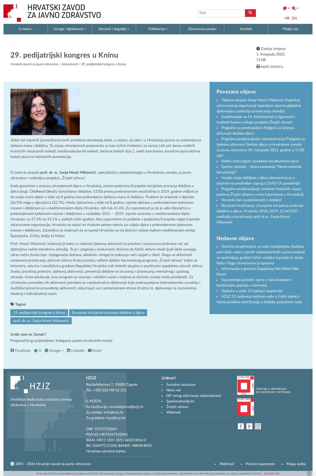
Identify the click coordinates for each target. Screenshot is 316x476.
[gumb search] (250, 13)
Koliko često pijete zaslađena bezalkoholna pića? (260, 161)
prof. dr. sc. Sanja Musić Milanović (41, 321)
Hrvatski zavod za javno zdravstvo (34, 64)
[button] (286, 8)
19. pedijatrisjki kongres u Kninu (39, 313)
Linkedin (77, 350)
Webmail (227, 464)
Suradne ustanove (180, 384)
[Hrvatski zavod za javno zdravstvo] (52, 13)
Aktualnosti (70, 64)
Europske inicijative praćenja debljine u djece (108, 313)
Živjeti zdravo (177, 407)
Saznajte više (271, 473)
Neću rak (173, 390)
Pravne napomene (260, 464)
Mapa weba (296, 464)
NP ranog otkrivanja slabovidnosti (193, 396)
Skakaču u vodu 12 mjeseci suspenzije (251, 291)
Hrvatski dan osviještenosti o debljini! (251, 200)
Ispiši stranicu (271, 66)
